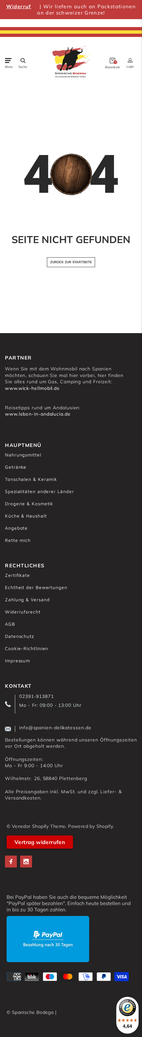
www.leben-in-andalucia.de (38, 414)
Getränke (15, 467)
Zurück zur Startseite (71, 262)
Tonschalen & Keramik (31, 479)
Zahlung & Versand (27, 599)
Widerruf (18, 6)
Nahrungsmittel (23, 454)
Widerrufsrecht (23, 611)
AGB (10, 624)
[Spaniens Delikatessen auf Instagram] (26, 861)
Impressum (17, 660)
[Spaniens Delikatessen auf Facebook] (11, 861)
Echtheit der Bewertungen (36, 587)
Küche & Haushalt (26, 515)
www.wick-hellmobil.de (32, 388)
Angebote (16, 528)
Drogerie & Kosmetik (29, 503)
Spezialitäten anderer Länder (39, 491)
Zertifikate (17, 575)
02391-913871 (36, 696)
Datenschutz (19, 636)
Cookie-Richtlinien (26, 648)
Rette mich (18, 540)
